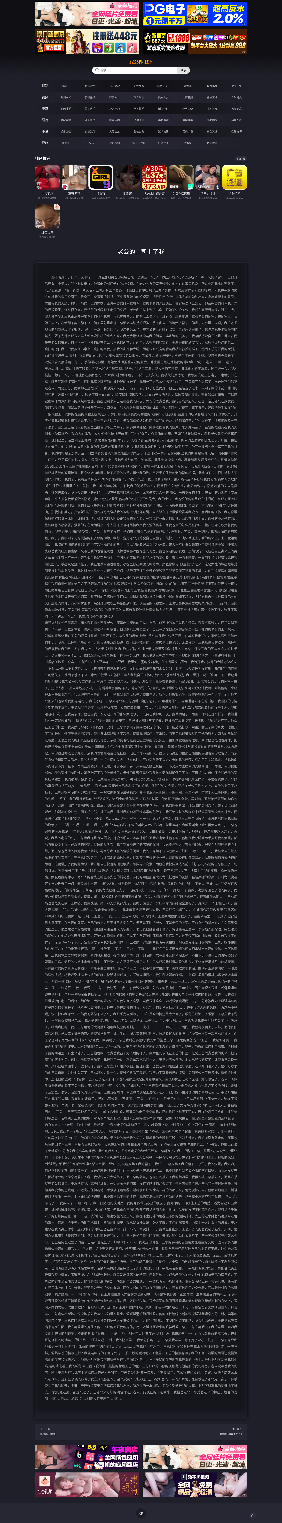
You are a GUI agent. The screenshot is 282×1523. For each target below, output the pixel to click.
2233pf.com (141, 62)
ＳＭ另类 (236, 97)
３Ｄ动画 (139, 97)
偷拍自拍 (90, 109)
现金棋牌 (212, 86)
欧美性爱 (139, 109)
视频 (45, 97)
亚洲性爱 (66, 109)
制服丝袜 (163, 109)
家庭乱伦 (90, 131)
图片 (45, 120)
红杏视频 (163, 143)
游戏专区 (139, 86)
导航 (45, 143)
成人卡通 (114, 109)
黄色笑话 (212, 131)
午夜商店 (90, 143)
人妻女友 (114, 131)
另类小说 (187, 131)
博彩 (45, 86)
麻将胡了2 (163, 86)
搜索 (183, 70)
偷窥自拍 (66, 120)
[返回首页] (253, 1516)
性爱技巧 (236, 131)
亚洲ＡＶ (66, 97)
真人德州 (90, 86)
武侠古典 (139, 131)
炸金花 (188, 86)
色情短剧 (212, 143)
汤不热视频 (138, 143)
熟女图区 (212, 120)
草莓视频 (114, 143)
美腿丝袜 (163, 120)
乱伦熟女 (212, 109)
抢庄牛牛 (236, 86)
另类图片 (236, 120)
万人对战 (114, 86)
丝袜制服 (187, 97)
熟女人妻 (163, 97)
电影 (45, 108)
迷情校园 (163, 131)
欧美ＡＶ (114, 97)
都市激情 (66, 131)
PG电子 (65, 86)
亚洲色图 (90, 120)
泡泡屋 (188, 143)
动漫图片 (139, 120)
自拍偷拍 (90, 97)
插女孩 (66, 143)
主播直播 (212, 97)
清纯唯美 (187, 120)
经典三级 (187, 109)
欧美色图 (114, 120)
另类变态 (236, 109)
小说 (45, 131)
